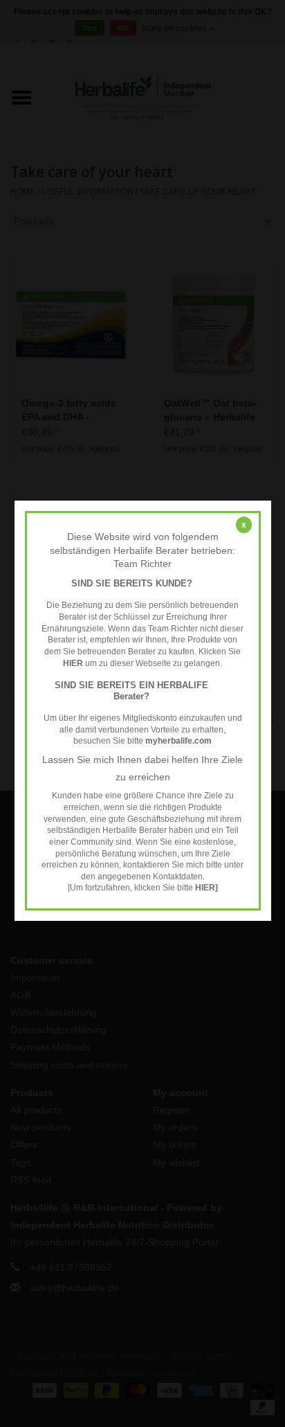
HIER (73, 663)
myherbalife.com (178, 741)
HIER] (205, 888)
